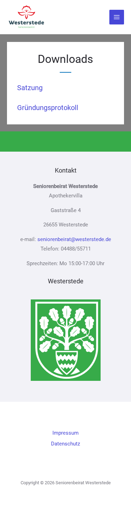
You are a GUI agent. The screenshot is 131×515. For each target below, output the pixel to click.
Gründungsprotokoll (47, 107)
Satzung (30, 88)
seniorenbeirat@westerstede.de (74, 239)
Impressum (65, 433)
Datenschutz (65, 444)
